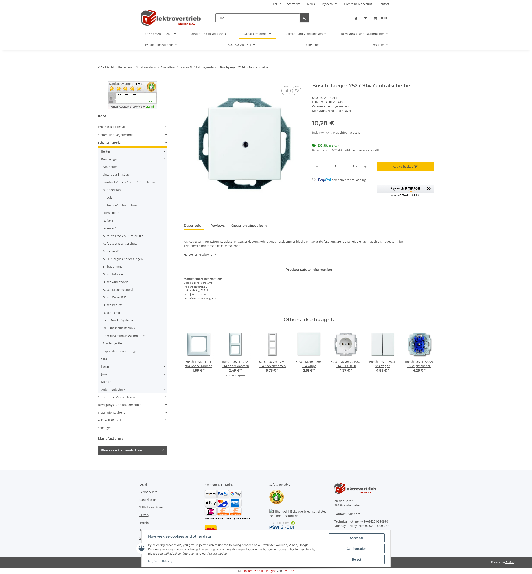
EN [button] (275, 4)
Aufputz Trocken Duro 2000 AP (124, 236)
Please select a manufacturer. (122, 450)
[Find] (304, 17)
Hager (105, 366)
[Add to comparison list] (286, 90)
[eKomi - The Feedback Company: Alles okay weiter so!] (132, 95)
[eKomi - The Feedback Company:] (276, 497)
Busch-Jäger (109, 159)
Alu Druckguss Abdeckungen (123, 259)
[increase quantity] (365, 166)
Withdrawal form (151, 507)
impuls (107, 197)
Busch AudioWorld (116, 282)
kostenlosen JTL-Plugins (260, 571)
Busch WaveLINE (114, 297)
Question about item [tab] (249, 226)
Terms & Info (148, 492)
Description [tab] (194, 226)
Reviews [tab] (217, 226)
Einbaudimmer (113, 267)
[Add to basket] (187, 80)
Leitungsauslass (338, 106)
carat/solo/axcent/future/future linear (129, 182)
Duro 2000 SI (112, 213)
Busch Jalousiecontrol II (119, 290)
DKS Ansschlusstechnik (119, 328)
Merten (106, 382)
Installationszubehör (112, 412)
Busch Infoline (113, 274)
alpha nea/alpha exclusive (121, 205)
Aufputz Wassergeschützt (120, 243)
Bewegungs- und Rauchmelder (119, 405)
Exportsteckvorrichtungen (121, 351)
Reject (356, 559)
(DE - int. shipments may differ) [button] (364, 150)
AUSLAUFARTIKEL (110, 420)
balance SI (110, 228)
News (311, 4)
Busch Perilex (112, 305)
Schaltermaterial (109, 142)
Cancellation (148, 500)
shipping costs (350, 132)
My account (329, 4)
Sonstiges (104, 428)
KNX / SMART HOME (112, 127)
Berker (105, 151)
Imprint (153, 561)
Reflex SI (109, 220)
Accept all (357, 538)
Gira (104, 359)
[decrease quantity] (316, 166)
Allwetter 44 (111, 251)
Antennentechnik (113, 389)
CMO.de (288, 571)
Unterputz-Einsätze (116, 174)
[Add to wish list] (296, 90)
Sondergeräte (112, 343)
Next (427, 356)
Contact (384, 4)
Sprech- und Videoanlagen (116, 397)
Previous (190, 356)
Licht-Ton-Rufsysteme (118, 320)
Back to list (107, 67)
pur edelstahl (112, 190)
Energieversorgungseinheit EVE (124, 336)
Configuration (357, 548)
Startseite (293, 4)
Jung (104, 374)
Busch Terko (111, 313)
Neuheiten (110, 167)
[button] (356, 18)
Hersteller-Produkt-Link (200, 254)
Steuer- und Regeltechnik (115, 135)
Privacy (167, 561)
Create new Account (358, 4)
